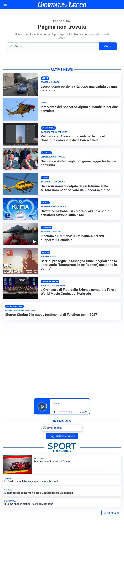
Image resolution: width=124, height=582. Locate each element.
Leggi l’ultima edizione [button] (62, 436)
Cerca (108, 46)
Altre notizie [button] (111, 512)
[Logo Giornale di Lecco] (62, 4)
